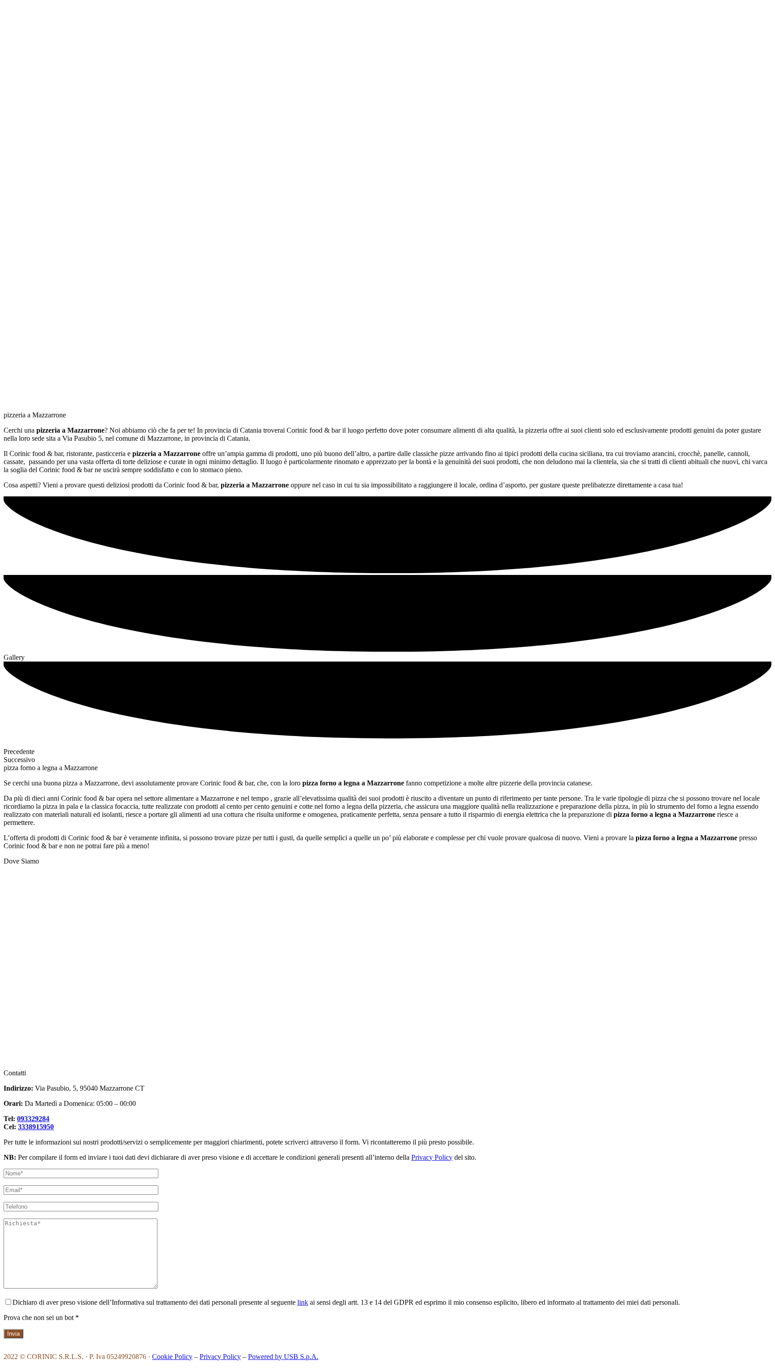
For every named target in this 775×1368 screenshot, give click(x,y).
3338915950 (36, 1127)
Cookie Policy (172, 1356)
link (302, 1302)
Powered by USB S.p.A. (283, 1356)
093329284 (33, 1118)
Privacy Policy (432, 1157)
